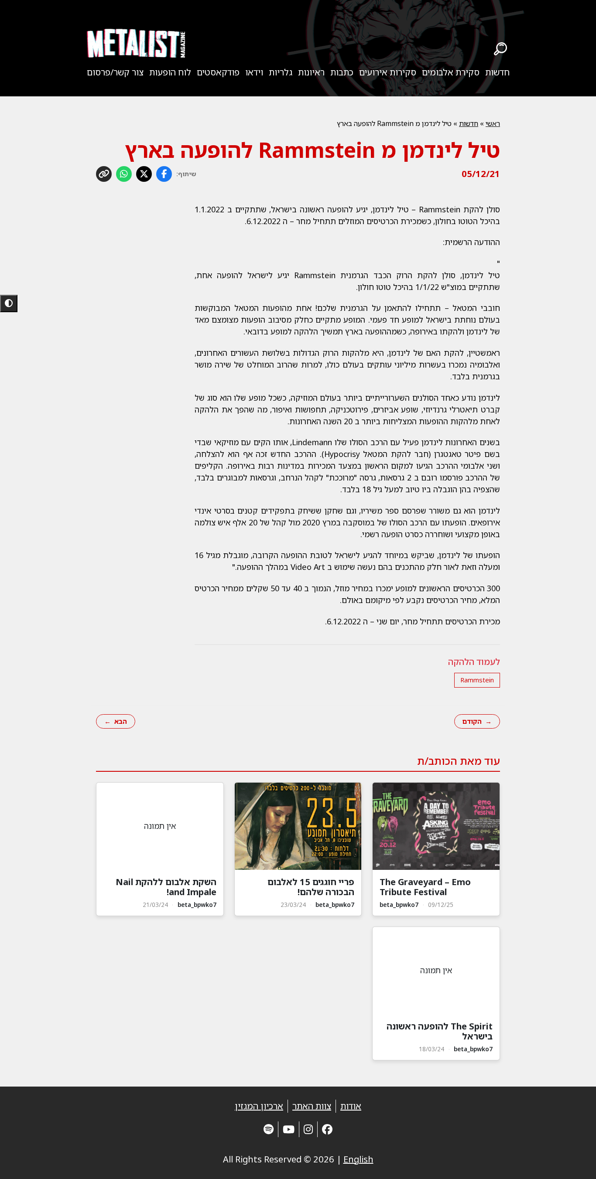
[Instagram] (308, 1129)
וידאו (254, 72)
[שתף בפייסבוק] (164, 174)
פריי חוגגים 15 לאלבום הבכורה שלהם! (310, 887)
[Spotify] (269, 1129)
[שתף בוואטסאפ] (124, 174)
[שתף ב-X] (144, 174)
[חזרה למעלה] (574, 1161)
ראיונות (311, 72)
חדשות (497, 72)
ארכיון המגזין (259, 1106)
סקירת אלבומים (451, 72)
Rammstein (477, 679)
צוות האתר (311, 1106)
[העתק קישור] (104, 174)
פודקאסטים (218, 72)
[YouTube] (289, 1129)
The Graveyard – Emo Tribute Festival (425, 887)
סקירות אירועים (387, 72)
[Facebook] (327, 1129)
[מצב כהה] (8, 303)
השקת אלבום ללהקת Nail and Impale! (166, 887)
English (358, 1159)
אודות (350, 1106)
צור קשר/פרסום (115, 72)
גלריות (280, 72)
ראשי (493, 123)
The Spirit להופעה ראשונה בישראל (440, 1031)
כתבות (341, 72)
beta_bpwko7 (399, 904)
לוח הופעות (170, 72)
